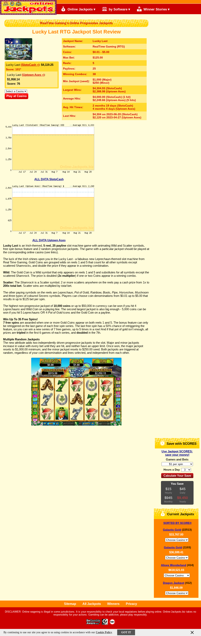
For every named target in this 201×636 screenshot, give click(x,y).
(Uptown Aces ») (33, 74)
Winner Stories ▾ (156, 9)
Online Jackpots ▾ (81, 9)
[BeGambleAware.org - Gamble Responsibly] (93, 623)
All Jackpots (91, 603)
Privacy (131, 603)
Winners (113, 603)
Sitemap (70, 603)
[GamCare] (105, 623)
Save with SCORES (181, 444)
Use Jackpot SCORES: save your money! (177, 453)
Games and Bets (177, 459)
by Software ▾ (119, 9)
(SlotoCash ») (30, 64)
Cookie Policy (104, 632)
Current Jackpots (180, 514)
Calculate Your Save (177, 475)
